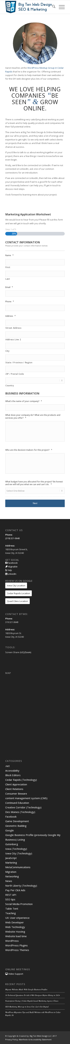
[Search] (52, 7)
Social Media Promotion (19, 904)
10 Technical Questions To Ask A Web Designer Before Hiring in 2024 (32, 995)
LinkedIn (11, 573)
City (7, 350)
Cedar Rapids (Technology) (21, 779)
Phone (9, 301)
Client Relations (14, 789)
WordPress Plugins (16, 945)
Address (10, 316)
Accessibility (12, 770)
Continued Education (17, 802)
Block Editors (13, 775)
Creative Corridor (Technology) (23, 807)
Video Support (15, 973)
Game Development (17, 821)
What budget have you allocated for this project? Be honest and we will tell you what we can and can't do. (34, 483)
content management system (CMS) (26, 798)
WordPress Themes (17, 950)
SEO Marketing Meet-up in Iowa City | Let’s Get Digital (27, 1006)
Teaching (10, 913)
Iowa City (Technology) (18, 853)
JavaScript (11, 858)
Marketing (11, 862)
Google (9, 830)
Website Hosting (15, 931)
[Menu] (60, 7)
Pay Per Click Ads (15, 890)
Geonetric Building (16, 825)
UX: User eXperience (17, 917)
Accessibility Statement (40, 1039)
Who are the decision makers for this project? (28, 449)
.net (7, 766)
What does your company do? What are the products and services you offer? (32, 416)
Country (9, 385)
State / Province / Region (18, 362)
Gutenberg (11, 844)
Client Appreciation (16, 784)
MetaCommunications (17, 867)
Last (7, 278)
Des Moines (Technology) (20, 812)
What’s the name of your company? (23, 401)
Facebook (12, 562)
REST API (10, 894)
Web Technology (15, 927)
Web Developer (14, 922)
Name (9, 255)
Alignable (12, 566)
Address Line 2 (13, 339)
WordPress (12, 940)
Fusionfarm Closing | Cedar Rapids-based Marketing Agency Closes (31, 1001)
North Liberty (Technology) (21, 885)
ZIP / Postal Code (14, 373)
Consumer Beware (16, 793)
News (8, 881)
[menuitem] (52, 7)
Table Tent (11, 908)
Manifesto (23, 1039)
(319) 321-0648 (12, 538)
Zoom (28, 652)
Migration (10, 871)
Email (9, 287)
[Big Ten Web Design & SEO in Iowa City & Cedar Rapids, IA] (29, 7)
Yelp (9, 570)
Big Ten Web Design (39, 1036)
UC (22, 652)
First (7, 267)
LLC (49, 1036)
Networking (12, 876)
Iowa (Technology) (16, 848)
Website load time (16, 936)
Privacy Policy (11, 1039)
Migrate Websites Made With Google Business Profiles (26, 989)
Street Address (13, 327)
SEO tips (10, 899)
